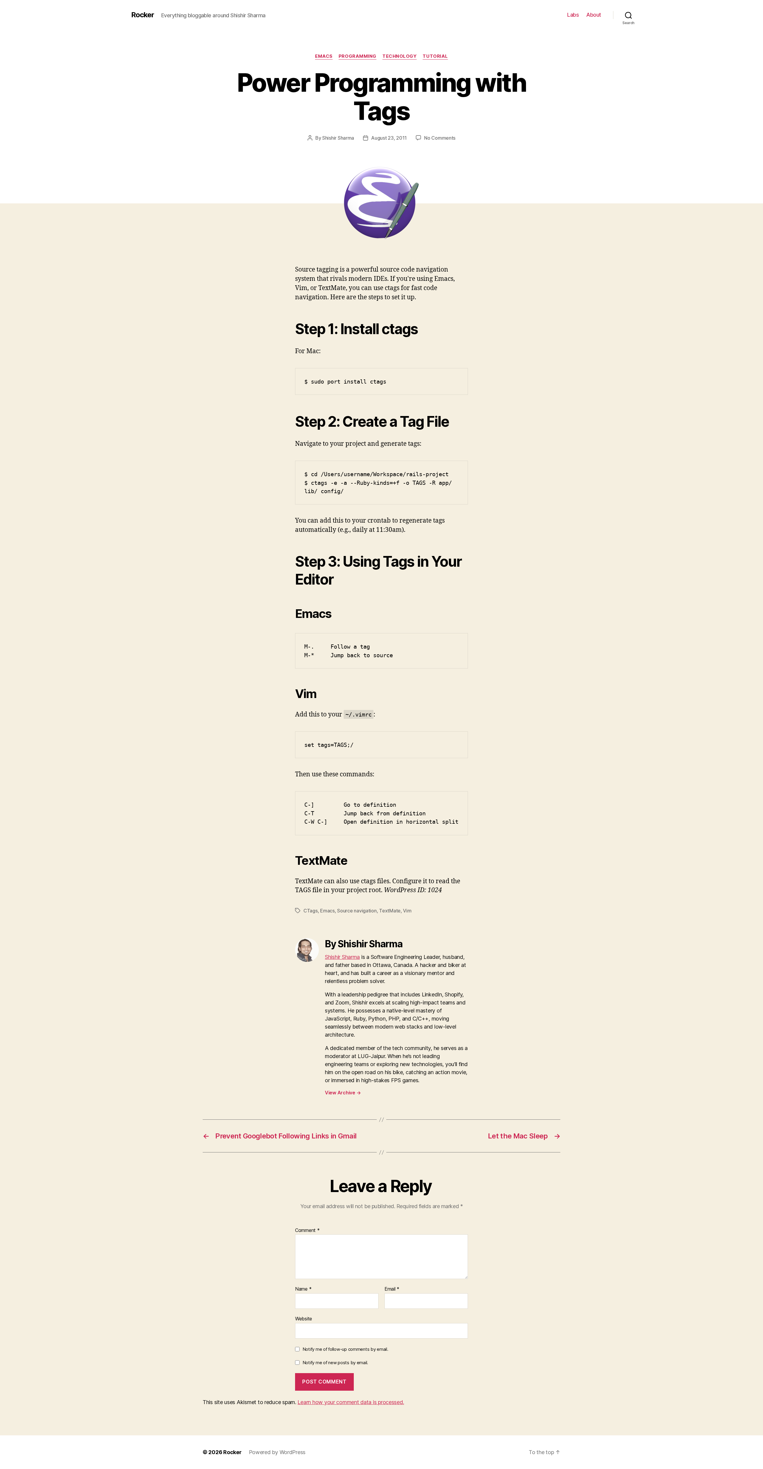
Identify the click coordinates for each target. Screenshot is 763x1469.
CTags (310, 911)
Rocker (142, 14)
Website (303, 1318)
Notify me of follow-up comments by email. (345, 1349)
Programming (357, 56)
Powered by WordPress (277, 1452)
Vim (407, 911)
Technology (399, 56)
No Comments (439, 138)
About (593, 15)
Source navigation (356, 911)
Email (391, 1289)
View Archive (343, 1093)
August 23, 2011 (389, 138)
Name (303, 1289)
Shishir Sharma (338, 138)
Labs (573, 15)
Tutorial (435, 56)
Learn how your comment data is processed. (350, 1402)
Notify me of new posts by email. (335, 1362)
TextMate (390, 911)
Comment (307, 1230)
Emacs (324, 56)
